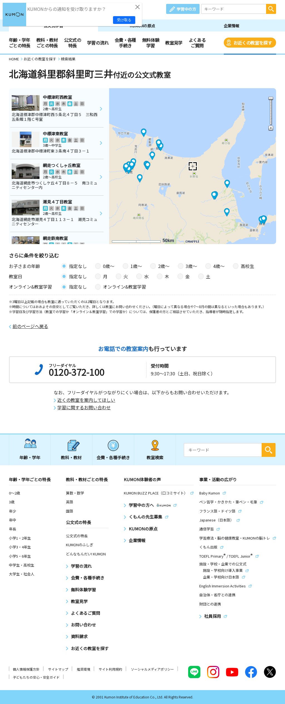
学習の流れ (98, 42)
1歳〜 (136, 266)
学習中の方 (186, 9)
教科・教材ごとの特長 (47, 42)
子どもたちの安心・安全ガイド (36, 677)
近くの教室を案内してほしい (86, 400)
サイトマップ (58, 669)
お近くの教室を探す (253, 42)
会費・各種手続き (125, 42)
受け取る (124, 20)
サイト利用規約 (110, 669)
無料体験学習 (150, 42)
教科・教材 (71, 457)
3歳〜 (191, 266)
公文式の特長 (72, 42)
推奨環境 (83, 669)
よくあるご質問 (197, 42)
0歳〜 (108, 266)
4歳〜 (219, 266)
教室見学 (173, 42)
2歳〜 (163, 266)
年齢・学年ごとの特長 (19, 42)
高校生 (247, 266)
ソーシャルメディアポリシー (152, 669)
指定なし (78, 266)
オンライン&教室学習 (124, 286)
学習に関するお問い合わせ (84, 407)
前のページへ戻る (30, 326)
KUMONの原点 (142, 25)
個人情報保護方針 (26, 669)
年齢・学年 (29, 457)
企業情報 (231, 25)
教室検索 (155, 457)
